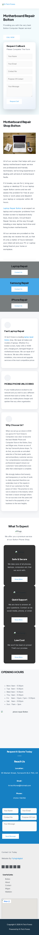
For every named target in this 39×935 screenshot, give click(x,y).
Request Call (14, 101)
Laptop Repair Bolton (12, 208)
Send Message (10, 836)
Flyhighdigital (17, 858)
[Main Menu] (34, 4)
